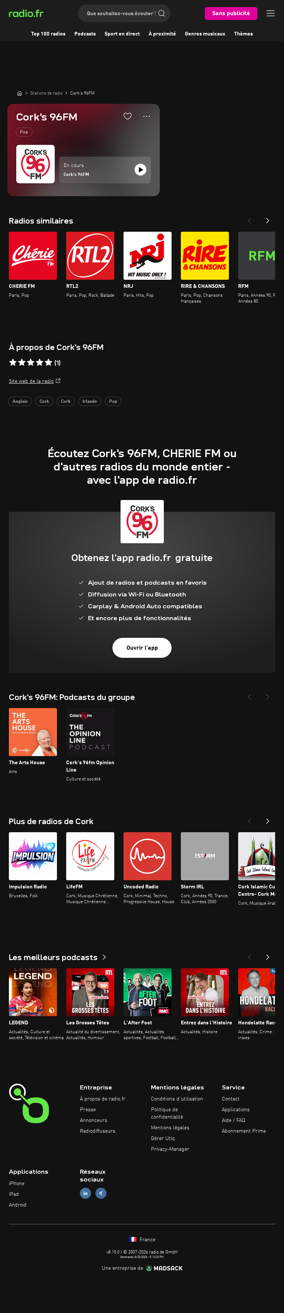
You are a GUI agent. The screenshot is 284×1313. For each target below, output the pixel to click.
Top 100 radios (48, 34)
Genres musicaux (205, 34)
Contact (231, 1099)
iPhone (16, 1183)
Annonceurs (93, 1120)
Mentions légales (170, 1127)
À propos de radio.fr (102, 1099)
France (146, 1239)
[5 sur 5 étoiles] (48, 362)
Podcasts (85, 34)
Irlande (89, 401)
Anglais (20, 401)
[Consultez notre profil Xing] (101, 1193)
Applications (236, 1109)
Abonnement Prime (244, 1131)
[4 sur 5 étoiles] (39, 362)
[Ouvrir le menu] (270, 13)
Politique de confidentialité (167, 1113)
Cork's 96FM (76, 175)
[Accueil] (20, 93)
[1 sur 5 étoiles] (13, 362)
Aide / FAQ (233, 1120)
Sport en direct (122, 34)
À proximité (162, 34)
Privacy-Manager (170, 1149)
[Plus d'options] (146, 116)
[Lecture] (140, 170)
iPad (14, 1194)
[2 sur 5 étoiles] (21, 362)
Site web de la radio (31, 381)
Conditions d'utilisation (177, 1099)
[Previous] (249, 218)
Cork (44, 401)
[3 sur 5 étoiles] (30, 362)
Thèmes (243, 34)
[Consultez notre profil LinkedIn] (85, 1193)
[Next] (267, 218)
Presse (88, 1109)
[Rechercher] (161, 13)
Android (18, 1205)
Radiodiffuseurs (97, 1131)
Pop (24, 132)
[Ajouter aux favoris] (127, 116)
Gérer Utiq (163, 1138)
